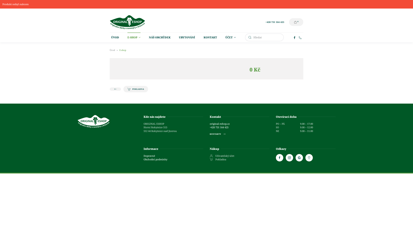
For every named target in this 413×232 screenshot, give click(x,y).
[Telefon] (300, 37)
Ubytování (187, 37)
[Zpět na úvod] (127, 22)
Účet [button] (229, 37)
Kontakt (210, 37)
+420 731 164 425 (275, 22)
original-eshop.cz (220, 123)
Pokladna (138, 89)
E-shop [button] (132, 37)
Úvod (115, 37)
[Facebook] (294, 37)
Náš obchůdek (160, 37)
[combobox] (264, 37)
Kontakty (215, 134)
